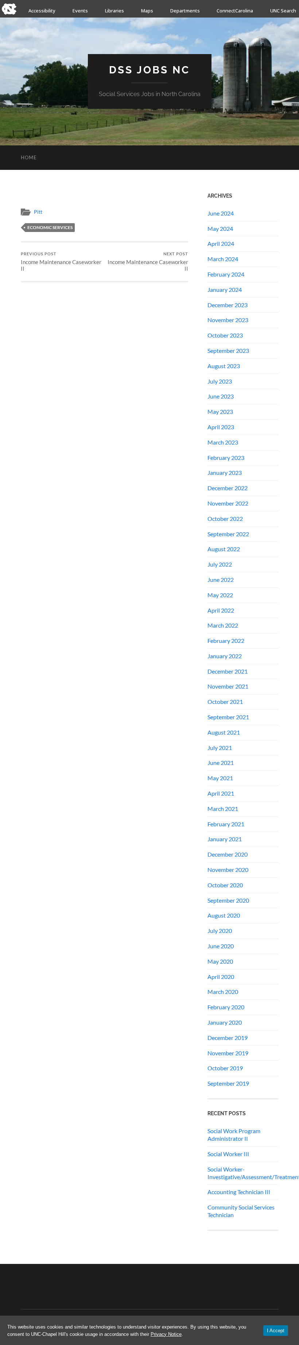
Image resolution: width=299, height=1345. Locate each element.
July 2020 (219, 930)
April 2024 (220, 243)
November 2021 (227, 686)
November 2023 (227, 319)
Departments (185, 10)
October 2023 (225, 335)
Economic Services (50, 227)
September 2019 (228, 1083)
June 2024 (220, 213)
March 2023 (222, 442)
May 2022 (220, 594)
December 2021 (227, 671)
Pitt (38, 212)
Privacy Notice (166, 1334)
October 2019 (225, 1067)
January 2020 (224, 1022)
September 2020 (228, 900)
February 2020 (225, 1006)
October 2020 (225, 884)
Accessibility (41, 10)
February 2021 (225, 823)
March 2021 (222, 808)
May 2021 (220, 777)
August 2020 (223, 915)
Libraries (114, 10)
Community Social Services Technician (241, 1211)
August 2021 (223, 732)
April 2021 (220, 793)
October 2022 (225, 518)
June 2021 (220, 762)
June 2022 (220, 579)
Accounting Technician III (238, 1191)
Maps (147, 10)
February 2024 (225, 274)
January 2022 (224, 655)
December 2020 (227, 854)
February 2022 (225, 640)
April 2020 (220, 976)
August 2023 (223, 365)
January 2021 (224, 838)
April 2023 (220, 426)
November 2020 (227, 869)
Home (29, 157)
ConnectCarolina (235, 10)
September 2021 (228, 716)
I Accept (275, 1330)
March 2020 (222, 991)
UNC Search (283, 10)
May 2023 (220, 411)
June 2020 (220, 945)
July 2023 (219, 381)
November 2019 (227, 1052)
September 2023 (228, 350)
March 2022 (222, 625)
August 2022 (223, 548)
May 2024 (220, 228)
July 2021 (219, 747)
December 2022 (227, 487)
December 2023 (227, 304)
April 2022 (220, 610)
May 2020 (220, 961)
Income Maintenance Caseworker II (61, 261)
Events (80, 10)
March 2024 (222, 258)
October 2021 (225, 701)
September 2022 (228, 533)
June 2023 (220, 396)
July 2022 (219, 564)
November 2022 (227, 503)
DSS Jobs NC (149, 70)
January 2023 (224, 472)
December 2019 (227, 1037)
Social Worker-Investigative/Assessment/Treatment (242, 1173)
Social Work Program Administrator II (233, 1134)
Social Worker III (228, 1153)
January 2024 (224, 289)
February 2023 (225, 457)
